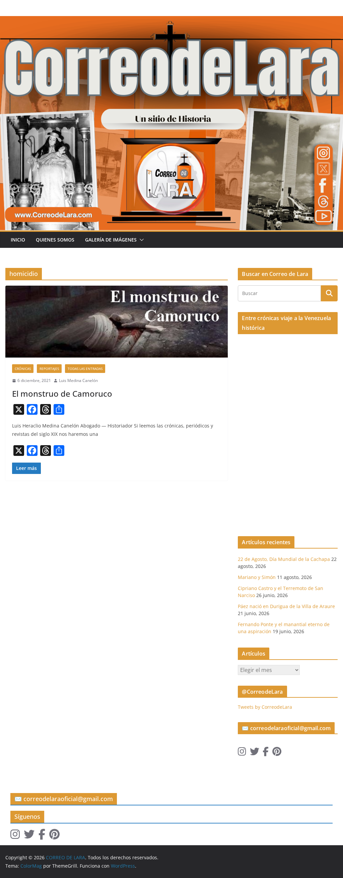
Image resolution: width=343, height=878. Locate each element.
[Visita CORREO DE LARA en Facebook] (266, 753)
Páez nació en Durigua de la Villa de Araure (286, 606)
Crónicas (23, 368)
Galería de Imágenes (111, 239)
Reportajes (49, 368)
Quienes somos (55, 239)
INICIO (18, 239)
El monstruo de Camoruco (62, 393)
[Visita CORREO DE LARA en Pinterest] (276, 753)
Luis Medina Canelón (78, 380)
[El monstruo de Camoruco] (116, 322)
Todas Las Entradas (85, 368)
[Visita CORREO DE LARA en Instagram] (242, 753)
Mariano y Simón (257, 577)
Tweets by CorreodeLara (265, 707)
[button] (140, 240)
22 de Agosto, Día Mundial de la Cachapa (284, 559)
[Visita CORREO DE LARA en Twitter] (254, 753)
